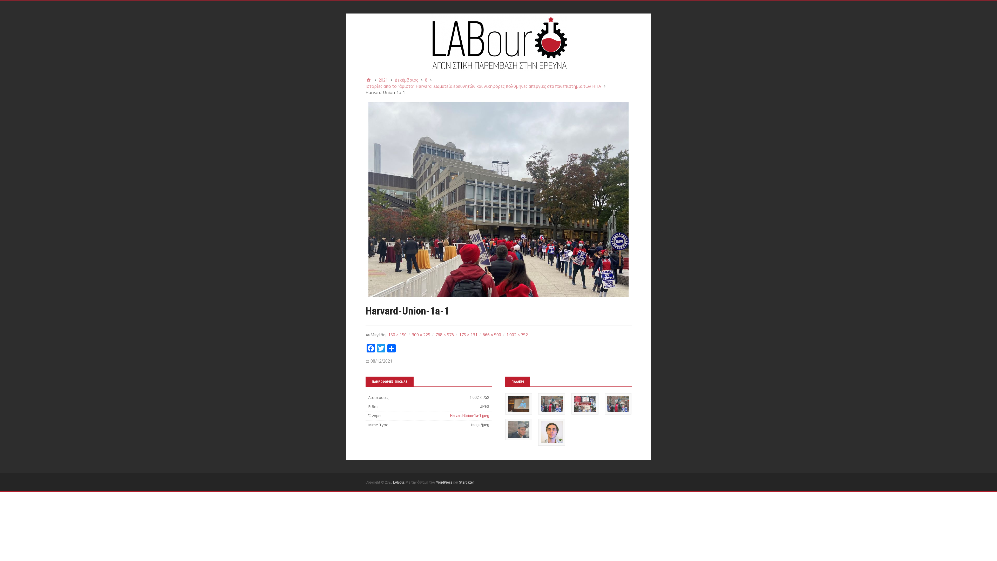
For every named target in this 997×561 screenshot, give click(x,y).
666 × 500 (492, 335)
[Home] (369, 80)
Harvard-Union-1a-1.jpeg (469, 415)
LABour (398, 482)
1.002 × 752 (517, 335)
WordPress (444, 482)
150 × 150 (397, 335)
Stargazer (466, 482)
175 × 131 (468, 335)
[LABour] (498, 42)
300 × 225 (421, 335)
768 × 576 (444, 335)
